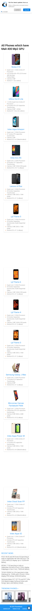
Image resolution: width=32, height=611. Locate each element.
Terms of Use (16, 608)
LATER (18, 10)
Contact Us (25, 608)
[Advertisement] (16, 26)
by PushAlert (5, 11)
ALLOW (27, 10)
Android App (6, 608)
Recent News (7, 553)
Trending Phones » (9, 588)
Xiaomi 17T (8, 601)
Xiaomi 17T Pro (21, 601)
